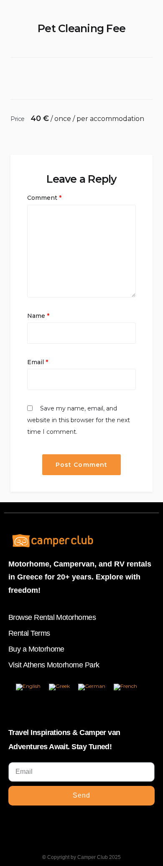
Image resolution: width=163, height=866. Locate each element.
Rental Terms (29, 633)
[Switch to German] (92, 687)
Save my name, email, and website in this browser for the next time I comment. (78, 420)
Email (37, 362)
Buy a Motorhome (36, 649)
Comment (44, 197)
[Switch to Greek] (59, 687)
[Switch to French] (125, 687)
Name (38, 316)
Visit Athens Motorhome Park (53, 665)
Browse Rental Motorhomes (52, 617)
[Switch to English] (28, 687)
